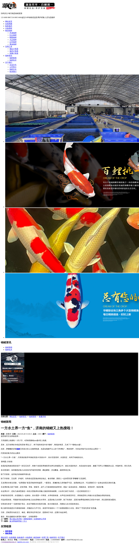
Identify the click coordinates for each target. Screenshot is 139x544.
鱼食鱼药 (8, 26)
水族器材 (8, 28)
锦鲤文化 (13, 69)
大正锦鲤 (13, 40)
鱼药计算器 (14, 51)
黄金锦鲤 (13, 44)
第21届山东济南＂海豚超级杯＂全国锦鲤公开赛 (28, 519)
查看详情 (42, 416)
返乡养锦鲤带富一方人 (18, 521)
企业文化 (13, 65)
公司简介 (13, 67)
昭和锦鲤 (13, 37)
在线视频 (8, 24)
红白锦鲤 (13, 35)
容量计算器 (14, 53)
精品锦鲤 (8, 30)
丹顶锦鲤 (13, 33)
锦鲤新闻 (13, 58)
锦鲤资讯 (8, 56)
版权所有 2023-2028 (23, 542)
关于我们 (8, 62)
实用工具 (8, 46)
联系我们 (13, 71)
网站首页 (8, 21)
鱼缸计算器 (14, 49)
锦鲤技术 (13, 60)
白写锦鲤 (13, 42)
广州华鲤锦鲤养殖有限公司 (9, 542)
